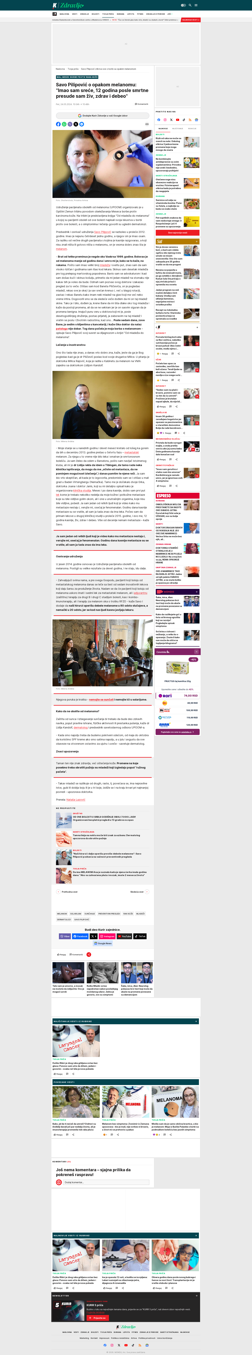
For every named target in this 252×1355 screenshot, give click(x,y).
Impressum (104, 1338)
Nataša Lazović (75, 799)
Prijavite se (99, 1318)
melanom (61, 248)
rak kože (128, 913)
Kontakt (94, 1338)
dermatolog (81, 727)
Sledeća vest (137, 892)
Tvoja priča (73, 69)
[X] (171, 119)
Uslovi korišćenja (164, 1338)
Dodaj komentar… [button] (74, 1182)
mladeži (140, 913)
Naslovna (60, 69)
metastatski (132, 452)
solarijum (75, 913)
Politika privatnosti (147, 1338)
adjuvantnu (140, 592)
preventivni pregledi (109, 913)
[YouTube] (178, 119)
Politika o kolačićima (120, 1338)
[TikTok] (184, 119)
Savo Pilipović (102, 231)
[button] (141, 104)
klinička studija (82, 490)
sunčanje (90, 913)
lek (58, 494)
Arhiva (134, 1338)
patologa (62, 328)
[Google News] (196, 119)
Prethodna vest (69, 892)
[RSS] (190, 119)
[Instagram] (165, 119)
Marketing (84, 1338)
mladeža (105, 265)
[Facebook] (159, 119)
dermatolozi (64, 919)
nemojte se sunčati (101, 699)
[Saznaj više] (196, 1295)
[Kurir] (68, 5)
